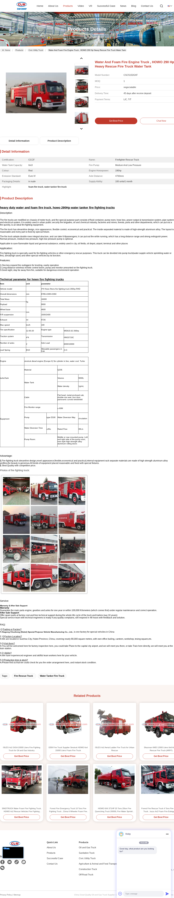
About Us (51, 847)
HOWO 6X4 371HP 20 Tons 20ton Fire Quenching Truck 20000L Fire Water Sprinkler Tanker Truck (114, 810)
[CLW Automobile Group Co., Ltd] (22, 6)
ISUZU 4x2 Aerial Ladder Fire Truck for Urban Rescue (114, 748)
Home (40, 6)
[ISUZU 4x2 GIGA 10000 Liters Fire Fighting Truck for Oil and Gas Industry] (22, 724)
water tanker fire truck (52, 676)
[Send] (167, 894)
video (81, 6)
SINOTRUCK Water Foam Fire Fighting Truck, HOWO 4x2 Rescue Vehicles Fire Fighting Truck (21, 810)
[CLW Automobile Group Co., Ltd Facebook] (2, 862)
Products (19, 50)
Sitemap (17, 895)
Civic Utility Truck (36, 50)
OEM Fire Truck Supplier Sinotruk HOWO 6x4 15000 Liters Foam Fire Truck (68, 748)
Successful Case (106, 6)
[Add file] (120, 894)
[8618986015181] (23, 862)
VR (90, 6)
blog (133, 6)
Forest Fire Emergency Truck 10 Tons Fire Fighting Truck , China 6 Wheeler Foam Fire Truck (68, 810)
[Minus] (167, 834)
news (123, 6)
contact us (147, 6)
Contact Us (52, 864)
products (68, 6)
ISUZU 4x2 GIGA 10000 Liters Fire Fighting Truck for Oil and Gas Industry (21, 748)
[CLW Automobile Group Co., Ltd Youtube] (9, 862)
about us (53, 6)
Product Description (59, 140)
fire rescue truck (23, 676)
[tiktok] (16, 862)
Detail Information (19, 140)
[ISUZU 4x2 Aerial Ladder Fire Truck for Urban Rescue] (115, 724)
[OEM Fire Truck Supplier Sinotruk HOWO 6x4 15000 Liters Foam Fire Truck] (68, 724)
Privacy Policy (6, 895)
